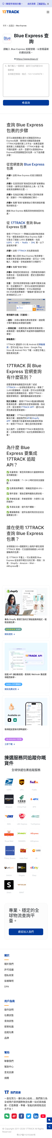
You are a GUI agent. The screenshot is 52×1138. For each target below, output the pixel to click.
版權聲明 (9, 980)
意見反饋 (9, 1072)
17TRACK (18, 223)
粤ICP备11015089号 (26, 1135)
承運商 (11, 26)
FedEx (25, 242)
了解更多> (41, 3)
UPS (17, 242)
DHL (33, 242)
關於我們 (9, 963)
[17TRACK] (10, 12)
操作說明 (9, 1009)
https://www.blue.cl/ (27, 58)
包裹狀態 (9, 1015)
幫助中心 (9, 1066)
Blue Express (34, 164)
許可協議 (9, 969)
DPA (6, 986)
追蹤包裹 (9, 1032)
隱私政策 (9, 975)
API (28, 418)
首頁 (4, 26)
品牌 (6, 1037)
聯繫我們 (9, 1061)
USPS (9, 242)
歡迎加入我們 (26, 931)
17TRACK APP (27, 407)
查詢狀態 (9, 1020)
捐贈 (6, 1077)
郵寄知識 (9, 1026)
